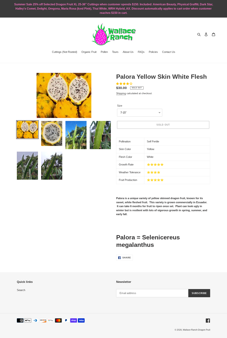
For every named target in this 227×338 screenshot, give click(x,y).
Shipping (121, 93)
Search (21, 290)
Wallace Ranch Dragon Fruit (196, 330)
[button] (124, 83)
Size (119, 105)
